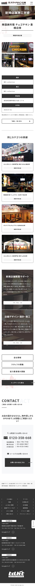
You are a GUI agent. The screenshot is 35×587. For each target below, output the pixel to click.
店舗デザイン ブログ (9, 508)
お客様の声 (25, 502)
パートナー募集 (25, 511)
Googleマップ (6, 532)
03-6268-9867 (22, 444)
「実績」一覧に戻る (16, 121)
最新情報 (25, 508)
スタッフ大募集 (17, 364)
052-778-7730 (22, 442)
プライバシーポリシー (25, 514)
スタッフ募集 (9, 511)
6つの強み (9, 499)
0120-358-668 (20, 438)
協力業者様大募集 (17, 371)
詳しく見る (16, 302)
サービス (25, 499)
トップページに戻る (17, 383)
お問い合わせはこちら (17, 462)
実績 (9, 502)
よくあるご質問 (10, 505)
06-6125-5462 (22, 446)
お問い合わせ (9, 514)
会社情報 (17, 357)
